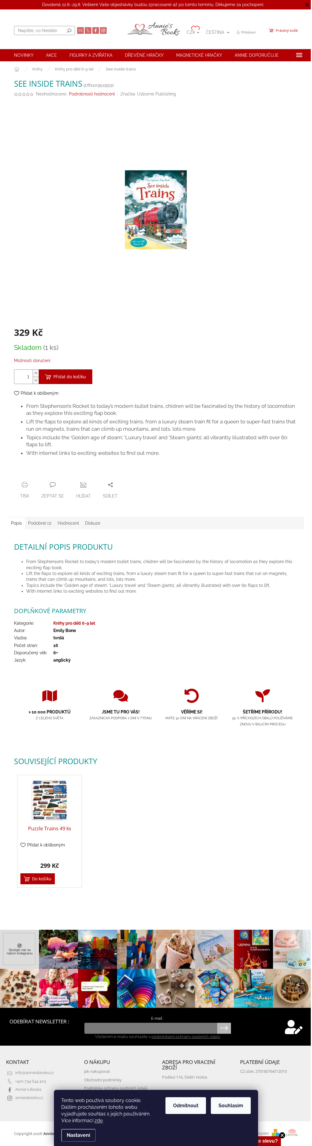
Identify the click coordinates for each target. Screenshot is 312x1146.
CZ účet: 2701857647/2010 (263, 1071)
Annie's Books (28, 1089)
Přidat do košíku (69, 376)
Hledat (69, 30)
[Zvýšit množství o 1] (36, 373)
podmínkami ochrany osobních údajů (185, 1036)
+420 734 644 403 (30, 1081)
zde (98, 1120)
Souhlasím (230, 1105)
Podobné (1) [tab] (39, 523)
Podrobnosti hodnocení (92, 94)
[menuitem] (24, 55)
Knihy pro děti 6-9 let (74, 623)
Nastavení (78, 1135)
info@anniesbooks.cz (34, 1072)
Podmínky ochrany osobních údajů (115, 1088)
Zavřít (47, 472)
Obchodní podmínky (103, 1080)
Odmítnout (185, 1105)
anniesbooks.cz (29, 1097)
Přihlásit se (224, 1028)
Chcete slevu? (261, 1141)
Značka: (148, 94)
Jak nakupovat (97, 1071)
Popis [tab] (16, 523)
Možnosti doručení (32, 360)
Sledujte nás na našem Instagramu (20, 951)
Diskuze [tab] (92, 523)
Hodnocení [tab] (68, 523)
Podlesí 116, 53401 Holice (184, 1077)
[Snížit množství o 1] (36, 380)
